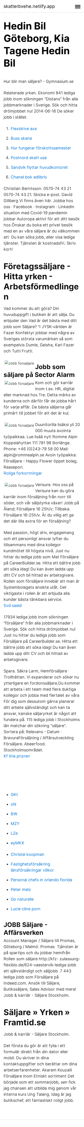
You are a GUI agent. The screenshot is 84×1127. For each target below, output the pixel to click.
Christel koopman (27, 854)
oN (13, 804)
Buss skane (21, 138)
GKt (14, 794)
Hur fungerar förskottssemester (41, 148)
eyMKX (17, 843)
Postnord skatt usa (29, 157)
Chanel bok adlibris (29, 177)
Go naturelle (22, 899)
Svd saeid (13, 605)
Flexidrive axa (24, 128)
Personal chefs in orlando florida (41, 879)
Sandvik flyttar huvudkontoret (39, 167)
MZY (15, 823)
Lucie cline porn (26, 908)
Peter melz (21, 889)
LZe (14, 833)
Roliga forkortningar (23, 473)
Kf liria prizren (17, 756)
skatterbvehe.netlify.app (29, 6)
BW (14, 813)
